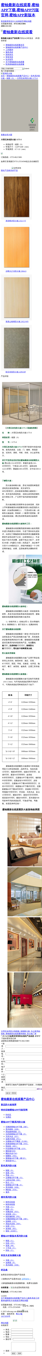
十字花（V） (11, 1248)
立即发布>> (26, 1279)
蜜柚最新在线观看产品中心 (17, 47)
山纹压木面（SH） (13, 1180)
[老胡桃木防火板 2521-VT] (16, 219)
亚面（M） (10, 1173)
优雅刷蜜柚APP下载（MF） (17, 1127)
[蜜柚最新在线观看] (17, 32)
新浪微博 (4, 21)
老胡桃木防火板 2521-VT (16, 221)
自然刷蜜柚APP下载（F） (16, 1134)
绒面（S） (11, 78)
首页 (3, 76)
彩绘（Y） (10, 1250)
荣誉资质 (9, 57)
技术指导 (9, 59)
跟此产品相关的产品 (9, 170)
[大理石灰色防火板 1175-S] (19, 131)
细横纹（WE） (12, 1156)
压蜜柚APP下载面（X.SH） (17, 1141)
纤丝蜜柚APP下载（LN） (16, 1149)
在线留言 (20, 21)
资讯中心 (12, 21)
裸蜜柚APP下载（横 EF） (16, 1158)
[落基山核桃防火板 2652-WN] (16, 320)
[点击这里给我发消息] (20, 1287)
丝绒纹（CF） (11, 1221)
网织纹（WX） (12, 1190)
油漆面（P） (11, 1263)
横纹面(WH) (11, 1151)
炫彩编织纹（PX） (13, 1216)
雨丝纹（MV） (12, 1146)
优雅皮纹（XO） (13, 1212)
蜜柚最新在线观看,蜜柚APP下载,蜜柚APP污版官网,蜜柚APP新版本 (20, 10)
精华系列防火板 (8, 1197)
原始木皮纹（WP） (13, 1224)
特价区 (8, 1115)
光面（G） (10, 1207)
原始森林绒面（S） (14, 1132)
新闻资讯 (9, 55)
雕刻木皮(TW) (11, 1153)
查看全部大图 (6, 135)
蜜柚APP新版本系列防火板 (14, 1236)
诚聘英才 (8, 1300)
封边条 (4, 1270)
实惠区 (8, 1117)
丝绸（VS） (11, 1226)
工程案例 (9, 50)
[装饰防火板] (6, 73)
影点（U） (10, 1182)
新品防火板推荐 (8, 1104)
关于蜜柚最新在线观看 (15, 62)
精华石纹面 (10, 1202)
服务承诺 (9, 52)
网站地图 (28, 21)
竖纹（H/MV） (12, 1231)
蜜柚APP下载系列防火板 (13, 1122)
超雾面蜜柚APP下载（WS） (17, 1144)
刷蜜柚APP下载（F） (14, 1185)
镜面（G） (10, 1241)
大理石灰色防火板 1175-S (27, 78)
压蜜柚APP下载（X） (15, 1178)
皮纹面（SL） (11, 1214)
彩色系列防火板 (8, 1165)
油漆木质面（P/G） (14, 1139)
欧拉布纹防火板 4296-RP (16, 372)
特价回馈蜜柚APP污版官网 (14, 1110)
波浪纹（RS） (11, 1229)
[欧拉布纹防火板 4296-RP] (16, 370)
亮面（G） (10, 1175)
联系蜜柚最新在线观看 (15, 64)
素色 (7, 1192)
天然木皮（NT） (12, 1136)
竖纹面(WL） (11, 1161)
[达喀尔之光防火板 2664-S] (16, 269)
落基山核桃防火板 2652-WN (17, 322)
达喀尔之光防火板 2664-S (16, 271)
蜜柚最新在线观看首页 (15, 45)
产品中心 (23, 1298)
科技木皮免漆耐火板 (11, 1255)
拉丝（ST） (10, 1243)
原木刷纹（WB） (13, 1129)
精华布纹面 (10, 1204)
